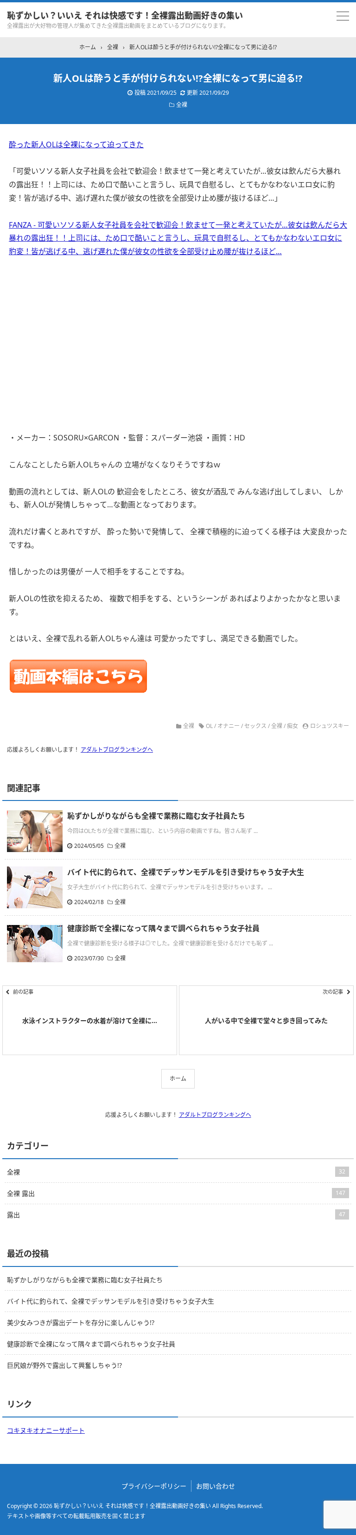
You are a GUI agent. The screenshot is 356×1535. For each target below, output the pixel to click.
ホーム (178, 1078)
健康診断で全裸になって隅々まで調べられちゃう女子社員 (163, 928)
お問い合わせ (215, 1486)
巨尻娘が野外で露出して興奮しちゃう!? (64, 1365)
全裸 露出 (176, 1193)
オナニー (228, 726)
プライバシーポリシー (153, 1486)
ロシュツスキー (329, 726)
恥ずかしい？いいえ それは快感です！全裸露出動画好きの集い (125, 15)
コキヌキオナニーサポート (46, 1430)
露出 (176, 1214)
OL (209, 726)
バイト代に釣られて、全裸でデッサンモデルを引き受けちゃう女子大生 (185, 872)
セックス (255, 726)
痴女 (292, 726)
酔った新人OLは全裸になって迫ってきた (76, 144)
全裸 (181, 105)
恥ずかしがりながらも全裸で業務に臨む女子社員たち (156, 816)
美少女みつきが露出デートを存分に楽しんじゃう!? (80, 1322)
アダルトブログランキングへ (117, 750)
